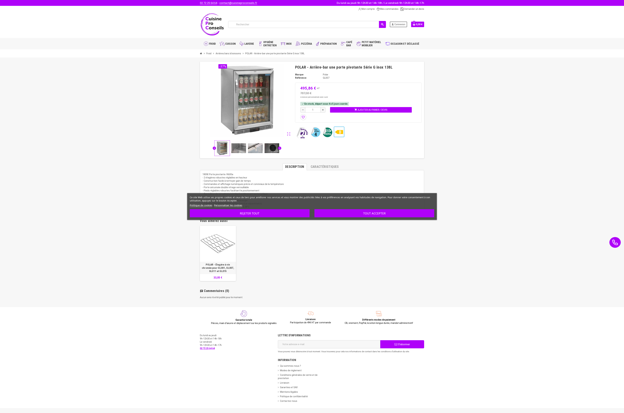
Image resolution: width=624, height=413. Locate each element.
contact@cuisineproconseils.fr (238, 3)
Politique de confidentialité (294, 396)
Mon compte (368, 9)
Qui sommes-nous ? (290, 366)
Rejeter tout (249, 213)
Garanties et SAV (289, 387)
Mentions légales (289, 392)
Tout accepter (374, 213)
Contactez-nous (288, 401)
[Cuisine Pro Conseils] (212, 24)
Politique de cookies (201, 205)
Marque (299, 74)
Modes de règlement (291, 370)
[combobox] (307, 24)
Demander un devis (414, 9)
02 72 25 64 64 (208, 3)
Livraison (284, 382)
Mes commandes (389, 9)
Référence (300, 78)
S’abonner (403, 344)
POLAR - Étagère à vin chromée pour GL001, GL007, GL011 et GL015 (218, 267)
